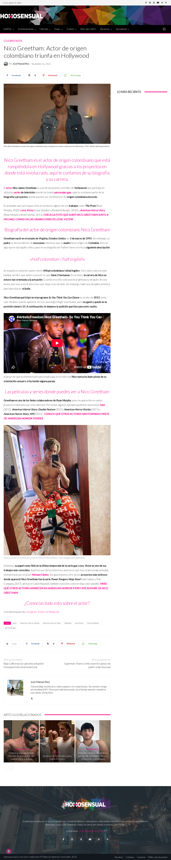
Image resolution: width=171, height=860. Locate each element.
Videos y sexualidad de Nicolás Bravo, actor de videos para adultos (21, 755)
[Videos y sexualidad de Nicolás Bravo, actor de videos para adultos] (21, 741)
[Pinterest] (166, 3)
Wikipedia (53, 611)
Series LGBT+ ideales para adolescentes (57, 757)
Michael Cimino (40, 574)
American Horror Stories (30, 623)
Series (56, 752)
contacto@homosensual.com (92, 831)
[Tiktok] (99, 839)
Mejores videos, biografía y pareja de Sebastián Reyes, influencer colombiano (93, 755)
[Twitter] (154, 3)
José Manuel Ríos (21, 64)
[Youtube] (158, 3)
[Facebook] (146, 3)
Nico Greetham (93, 623)
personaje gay (10, 628)
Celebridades (13, 41)
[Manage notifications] (8, 851)
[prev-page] (6, 768)
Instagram (31, 611)
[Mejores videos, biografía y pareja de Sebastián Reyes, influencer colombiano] (93, 741)
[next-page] (11, 768)
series (17, 192)
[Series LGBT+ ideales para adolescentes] (57, 741)
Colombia (67, 623)
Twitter (42, 611)
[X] (32, 698)
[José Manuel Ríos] (6, 64)
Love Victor (79, 623)
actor (9, 187)
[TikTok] (162, 3)
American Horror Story (52, 623)
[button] (164, 29)
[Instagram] (150, 3)
